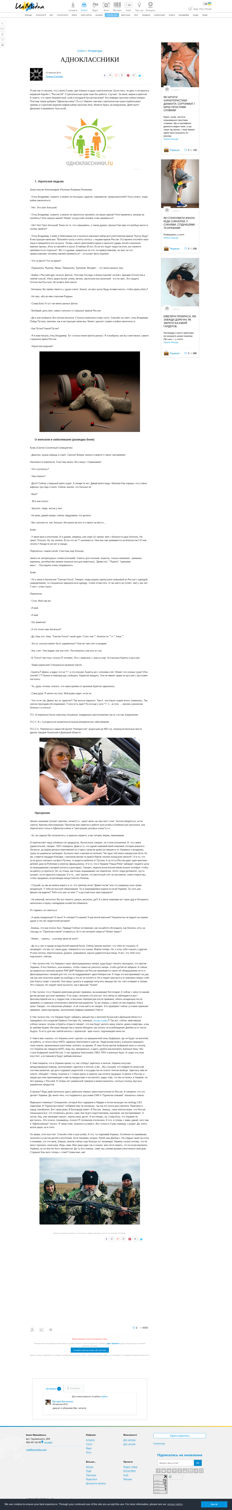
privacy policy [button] (175, 1504)
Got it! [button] (214, 1504)
